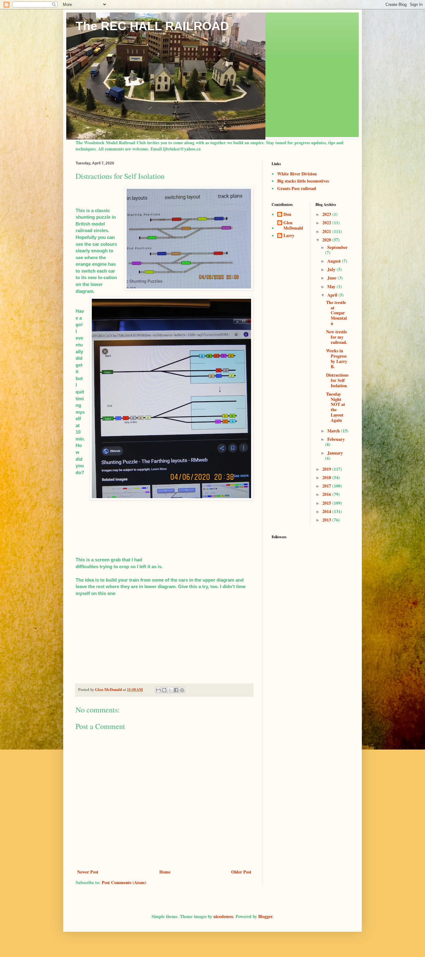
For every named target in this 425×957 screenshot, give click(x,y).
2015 (327, 503)
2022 (327, 222)
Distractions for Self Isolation (337, 380)
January (335, 453)
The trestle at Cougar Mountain (336, 312)
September (337, 247)
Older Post (241, 872)
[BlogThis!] (164, 690)
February (336, 439)
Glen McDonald (293, 225)
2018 (327, 477)
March (334, 430)
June (332, 277)
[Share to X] (170, 690)
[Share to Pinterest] (182, 690)
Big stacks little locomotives (303, 181)
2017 (327, 486)
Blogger (265, 916)
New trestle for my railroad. (336, 336)
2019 (327, 469)
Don (287, 214)
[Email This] (158, 690)
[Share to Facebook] (176, 690)
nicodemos (223, 916)
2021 (327, 231)
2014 (327, 511)
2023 (327, 214)
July (332, 269)
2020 (327, 239)
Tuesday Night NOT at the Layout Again (335, 407)
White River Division (297, 173)
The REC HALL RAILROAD (152, 26)
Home (164, 872)
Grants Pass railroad (296, 188)
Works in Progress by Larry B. (336, 358)
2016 (327, 494)
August (334, 261)
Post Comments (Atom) (124, 882)
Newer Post (87, 872)
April (333, 295)
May (332, 286)
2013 (327, 520)
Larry (288, 236)
